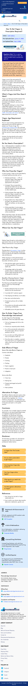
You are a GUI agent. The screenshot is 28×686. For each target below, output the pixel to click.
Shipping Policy (4, 651)
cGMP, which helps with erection (10, 113)
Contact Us (3, 635)
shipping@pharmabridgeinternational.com (13, 596)
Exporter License (8, 564)
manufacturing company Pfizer (9, 127)
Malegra (20, 398)
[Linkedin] (2, 678)
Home (5, 23)
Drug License (7, 549)
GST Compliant (8, 519)
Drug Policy (3, 649)
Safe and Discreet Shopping (7, 630)
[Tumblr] (2, 675)
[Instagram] (2, 671)
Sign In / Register (22, 3)
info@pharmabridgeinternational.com (12, 602)
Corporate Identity (9, 533)
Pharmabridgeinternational (15, 683)
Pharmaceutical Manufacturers (8, 637)
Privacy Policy (4, 658)
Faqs (2, 660)
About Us (3, 626)
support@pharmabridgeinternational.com (13, 591)
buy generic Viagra (16, 250)
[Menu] (25, 17)
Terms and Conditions (6, 633)
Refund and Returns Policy (7, 656)
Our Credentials (4, 639)
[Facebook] (2, 668)
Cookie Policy (4, 654)
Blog (9, 23)
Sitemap (3, 642)
